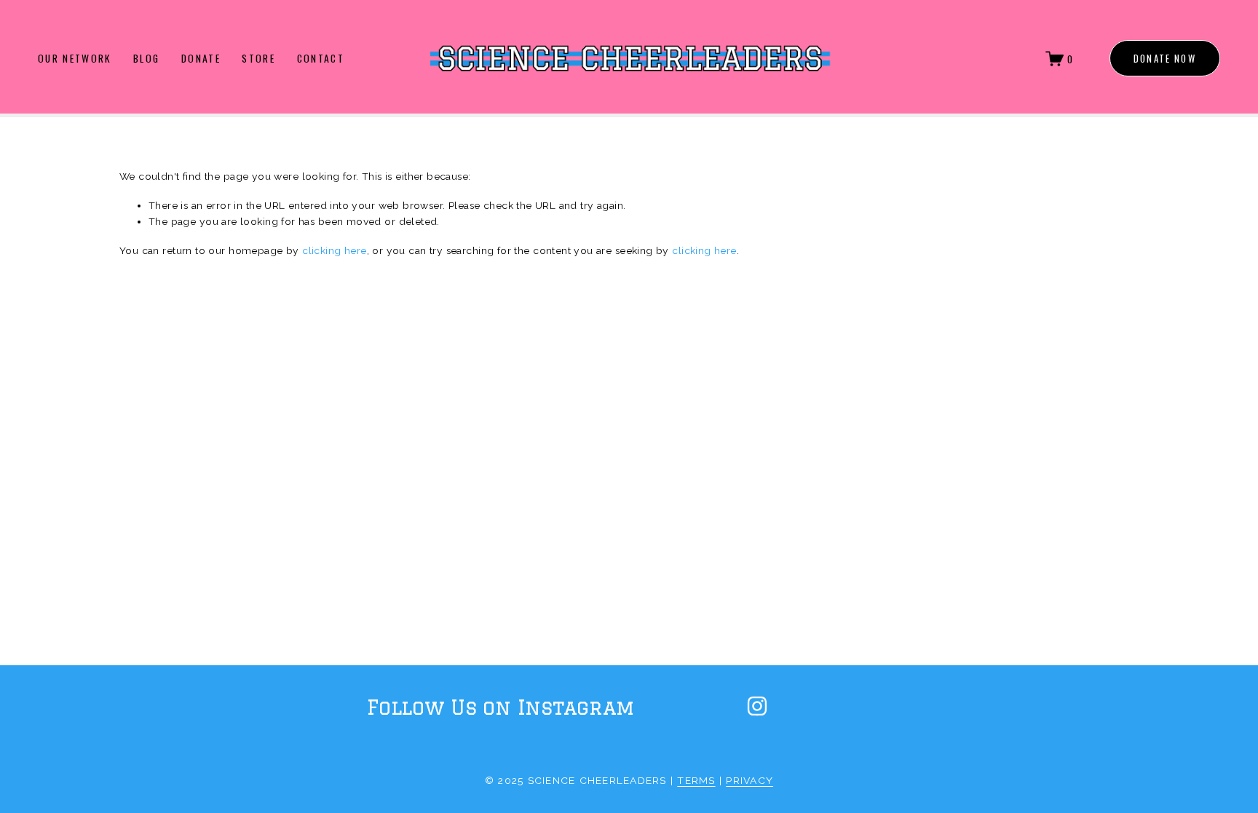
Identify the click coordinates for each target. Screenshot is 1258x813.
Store (258, 59)
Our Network (75, 59)
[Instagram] (757, 706)
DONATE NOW (1165, 59)
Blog (146, 59)
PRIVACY (749, 780)
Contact (321, 59)
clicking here (334, 250)
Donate (201, 59)
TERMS (696, 780)
